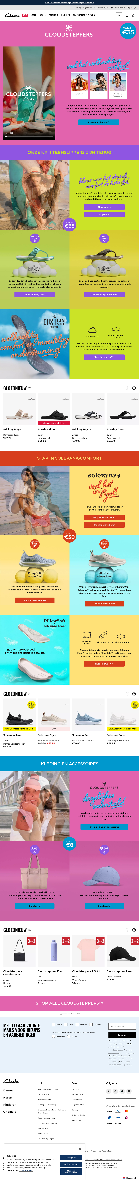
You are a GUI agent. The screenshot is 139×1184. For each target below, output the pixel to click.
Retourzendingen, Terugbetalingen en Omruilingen (52, 1111)
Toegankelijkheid (78, 1105)
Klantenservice (43, 1094)
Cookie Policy (26, 1170)
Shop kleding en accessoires (104, 827)
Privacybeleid (118, 1050)
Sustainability (77, 1120)
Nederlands (60, 1036)
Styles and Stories (78, 1115)
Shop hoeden (104, 906)
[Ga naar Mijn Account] (126, 15)
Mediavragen (77, 1100)
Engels (74, 1036)
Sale (25, 15)
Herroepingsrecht (44, 1100)
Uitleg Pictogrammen (46, 1118)
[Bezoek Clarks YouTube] (129, 1091)
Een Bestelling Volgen (45, 1139)
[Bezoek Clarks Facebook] (108, 1091)
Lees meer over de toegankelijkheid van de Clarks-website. (100, 1160)
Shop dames (104, 207)
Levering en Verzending (46, 1105)
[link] (19, 418)
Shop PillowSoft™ (104, 664)
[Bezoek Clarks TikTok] (122, 1091)
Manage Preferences (71, 1172)
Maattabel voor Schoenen (47, 1123)
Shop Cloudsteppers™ (98, 122)
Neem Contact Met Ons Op (48, 1089)
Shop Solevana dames (104, 517)
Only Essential (71, 1164)
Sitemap (75, 1110)
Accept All (71, 1157)
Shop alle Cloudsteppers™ (69, 1003)
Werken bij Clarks (78, 1094)
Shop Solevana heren (104, 525)
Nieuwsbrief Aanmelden (101, 1151)
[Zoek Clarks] (119, 15)
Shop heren (104, 214)
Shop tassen (35, 906)
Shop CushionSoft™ (104, 357)
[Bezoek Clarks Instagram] (115, 1091)
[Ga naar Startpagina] (12, 15)
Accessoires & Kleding (84, 15)
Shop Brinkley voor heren (104, 294)
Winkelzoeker (42, 1128)
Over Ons (75, 1089)
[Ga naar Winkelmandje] (133, 15)
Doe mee (122, 1035)
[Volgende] (134, 388)
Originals (53, 15)
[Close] (80, 1149)
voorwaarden (113, 1053)
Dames (43, 15)
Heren (33, 15)
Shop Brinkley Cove (35, 294)
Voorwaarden (42, 1133)
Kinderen (65, 15)
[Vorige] (127, 388)
